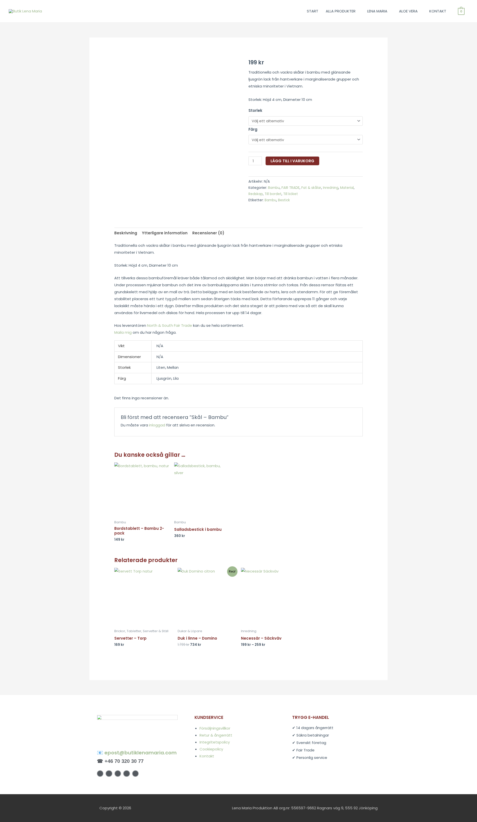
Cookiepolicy (211, 749)
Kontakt (206, 756)
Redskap (255, 194)
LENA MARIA (377, 11)
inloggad (157, 425)
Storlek (255, 110)
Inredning (330, 187)
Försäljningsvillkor (214, 728)
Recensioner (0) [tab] (208, 233)
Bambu (274, 187)
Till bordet (273, 194)
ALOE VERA (408, 11)
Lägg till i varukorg (292, 161)
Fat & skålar (311, 187)
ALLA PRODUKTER (341, 11)
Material (347, 187)
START (312, 11)
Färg (252, 129)
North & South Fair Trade (169, 325)
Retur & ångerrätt (215, 735)
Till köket (290, 194)
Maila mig (123, 332)
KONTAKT (437, 11)
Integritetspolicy (214, 742)
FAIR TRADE (290, 187)
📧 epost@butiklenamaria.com (137, 752)
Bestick (284, 200)
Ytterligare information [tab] (165, 233)
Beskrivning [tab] (125, 233)
